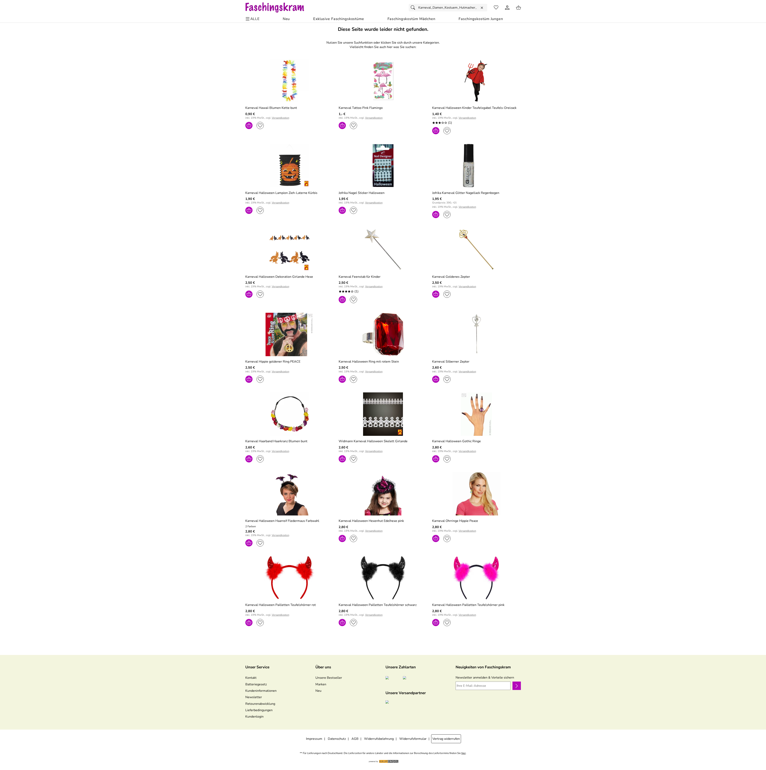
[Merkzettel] (496, 7)
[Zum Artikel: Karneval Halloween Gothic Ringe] (476, 414)
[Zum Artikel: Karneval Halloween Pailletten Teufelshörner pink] (476, 578)
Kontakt (251, 678)
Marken (320, 684)
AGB (354, 739)
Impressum (314, 739)
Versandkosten (280, 118)
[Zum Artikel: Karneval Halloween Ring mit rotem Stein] (383, 334)
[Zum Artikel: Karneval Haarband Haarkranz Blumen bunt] (289, 414)
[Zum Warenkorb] (518, 7)
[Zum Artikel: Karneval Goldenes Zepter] (476, 249)
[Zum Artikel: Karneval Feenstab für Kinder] (383, 249)
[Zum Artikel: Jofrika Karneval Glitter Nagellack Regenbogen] (476, 165)
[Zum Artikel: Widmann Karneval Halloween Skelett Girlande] (383, 414)
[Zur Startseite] (278, 8)
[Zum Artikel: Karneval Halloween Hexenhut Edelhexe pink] (383, 493)
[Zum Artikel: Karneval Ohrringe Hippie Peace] (476, 493)
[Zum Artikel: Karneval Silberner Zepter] (476, 334)
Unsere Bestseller (328, 678)
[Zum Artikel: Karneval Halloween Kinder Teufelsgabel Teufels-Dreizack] (476, 80)
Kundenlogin (254, 716)
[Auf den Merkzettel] (260, 125)
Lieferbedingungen (259, 710)
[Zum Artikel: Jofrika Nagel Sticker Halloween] (383, 165)
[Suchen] (414, 7)
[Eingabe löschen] (481, 8)
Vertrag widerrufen (446, 739)
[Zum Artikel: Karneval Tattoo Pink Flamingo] (383, 80)
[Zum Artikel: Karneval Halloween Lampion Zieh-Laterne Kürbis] (289, 165)
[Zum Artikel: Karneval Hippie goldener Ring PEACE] (289, 334)
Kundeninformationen (261, 691)
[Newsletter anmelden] (516, 686)
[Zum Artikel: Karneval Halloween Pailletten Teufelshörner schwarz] (383, 578)
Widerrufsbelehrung (379, 739)
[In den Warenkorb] (249, 125)
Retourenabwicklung (260, 704)
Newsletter (253, 697)
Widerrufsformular (413, 739)
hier (463, 753)
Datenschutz (337, 739)
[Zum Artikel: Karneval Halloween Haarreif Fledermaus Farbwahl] (289, 493)
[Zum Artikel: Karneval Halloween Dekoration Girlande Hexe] (289, 249)
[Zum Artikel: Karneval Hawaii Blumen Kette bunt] (289, 80)
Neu (318, 691)
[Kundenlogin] (507, 7)
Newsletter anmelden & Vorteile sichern (485, 677)
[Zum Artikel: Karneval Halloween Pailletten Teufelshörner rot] (289, 578)
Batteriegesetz (256, 684)
